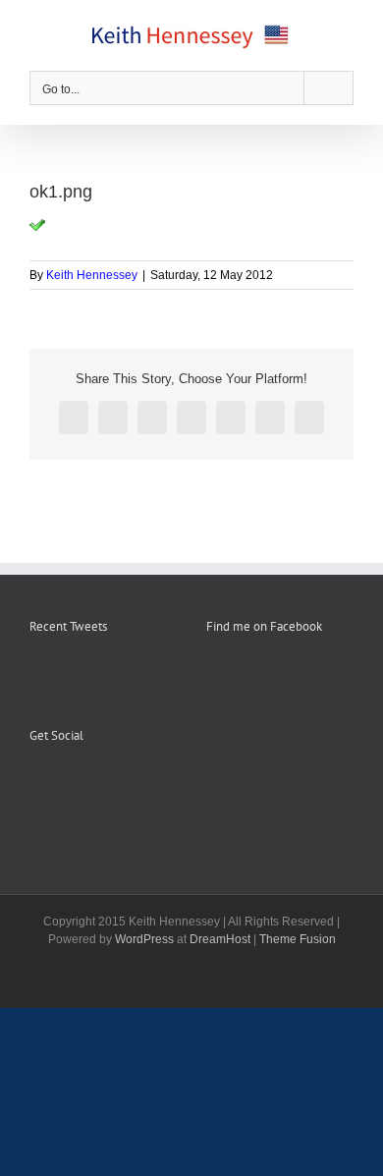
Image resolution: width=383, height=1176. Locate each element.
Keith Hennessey (91, 275)
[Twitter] (88, 784)
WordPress (144, 939)
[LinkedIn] (115, 784)
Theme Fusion (297, 939)
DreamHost (220, 939)
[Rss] (62, 784)
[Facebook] (35, 784)
